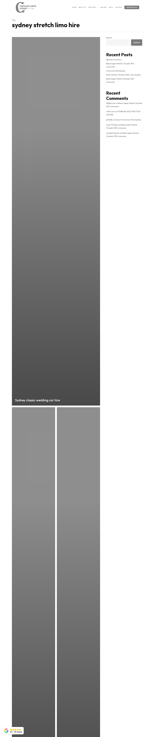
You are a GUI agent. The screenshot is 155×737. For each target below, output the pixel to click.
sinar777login (112, 125)
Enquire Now (132, 7)
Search (109, 37)
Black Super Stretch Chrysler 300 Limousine (120, 65)
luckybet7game (112, 133)
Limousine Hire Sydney (115, 71)
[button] (13, 730)
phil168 (109, 120)
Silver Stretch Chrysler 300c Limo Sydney (123, 75)
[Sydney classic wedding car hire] (56, 221)
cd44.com (110, 111)
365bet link (110, 103)
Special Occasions (114, 59)
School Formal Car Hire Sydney (128, 120)
